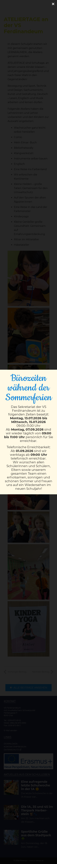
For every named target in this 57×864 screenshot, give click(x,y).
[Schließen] (53, 4)
